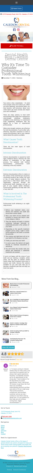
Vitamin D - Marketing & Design (16, 466)
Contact (3, 434)
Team (2, 429)
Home (3, 425)
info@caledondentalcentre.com (12, 418)
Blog (2, 432)
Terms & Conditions (19, 470)
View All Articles (8, 347)
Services (3, 430)
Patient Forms (17, 8)
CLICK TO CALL (17, 46)
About (2, 427)
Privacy (9, 470)
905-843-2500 (7, 416)
